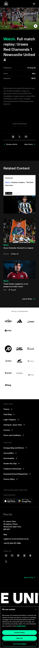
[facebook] (13, 137)
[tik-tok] (6, 555)
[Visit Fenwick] (31, 349)
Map (5, 534)
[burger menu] (34, 4)
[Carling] (19, 361)
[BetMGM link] (19, 349)
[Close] (35, 609)
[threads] (30, 555)
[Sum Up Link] (8, 330)
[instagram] (18, 555)
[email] (26, 137)
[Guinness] (19, 373)
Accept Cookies (19, 632)
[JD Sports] (8, 349)
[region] (19, 627)
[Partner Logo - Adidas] (19, 319)
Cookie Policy (21, 626)
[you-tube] (12, 555)
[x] (19, 137)
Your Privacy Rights (19, 644)
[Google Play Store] (24, 501)
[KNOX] (8, 319)
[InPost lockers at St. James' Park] (8, 361)
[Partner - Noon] (31, 319)
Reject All (19, 638)
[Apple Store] (9, 501)
